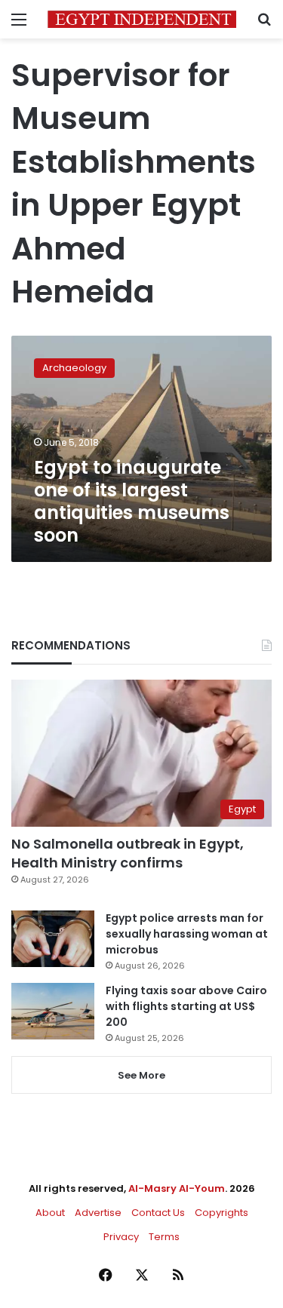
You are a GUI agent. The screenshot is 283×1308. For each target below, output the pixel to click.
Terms (164, 1237)
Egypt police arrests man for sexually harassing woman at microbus (187, 933)
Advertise (98, 1212)
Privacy (121, 1237)
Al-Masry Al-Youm (176, 1188)
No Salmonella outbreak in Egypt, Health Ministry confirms (127, 853)
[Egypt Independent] (142, 19)
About (50, 1212)
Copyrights (221, 1212)
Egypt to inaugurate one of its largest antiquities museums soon (131, 501)
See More (141, 1075)
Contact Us (158, 1212)
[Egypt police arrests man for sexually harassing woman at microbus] (52, 938)
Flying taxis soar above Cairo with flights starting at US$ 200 (186, 1006)
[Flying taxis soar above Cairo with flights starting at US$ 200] (52, 1011)
